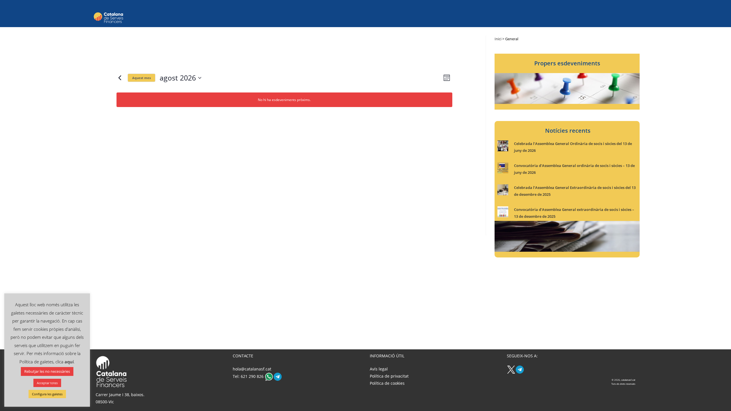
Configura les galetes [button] (47, 394)
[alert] (284, 99)
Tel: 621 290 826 (249, 376)
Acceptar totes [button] (47, 383)
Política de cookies (387, 383)
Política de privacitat (389, 376)
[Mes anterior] (120, 77)
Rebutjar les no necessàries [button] (47, 371)
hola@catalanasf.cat (252, 369)
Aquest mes (141, 78)
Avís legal (379, 369)
